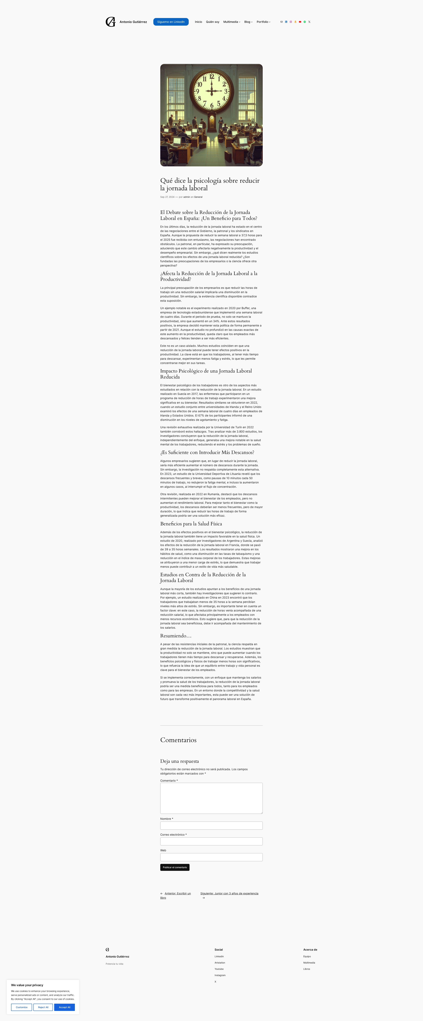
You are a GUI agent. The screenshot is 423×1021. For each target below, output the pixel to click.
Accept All (64, 1007)
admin (186, 196)
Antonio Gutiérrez (133, 22)
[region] (43, 997)
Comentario (169, 780)
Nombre (166, 818)
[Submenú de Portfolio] (269, 22)
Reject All (43, 1007)
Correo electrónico (173, 834)
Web (163, 850)
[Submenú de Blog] (252, 22)
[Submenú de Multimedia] (239, 22)
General (198, 196)
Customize (21, 1007)
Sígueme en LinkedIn (171, 21)
